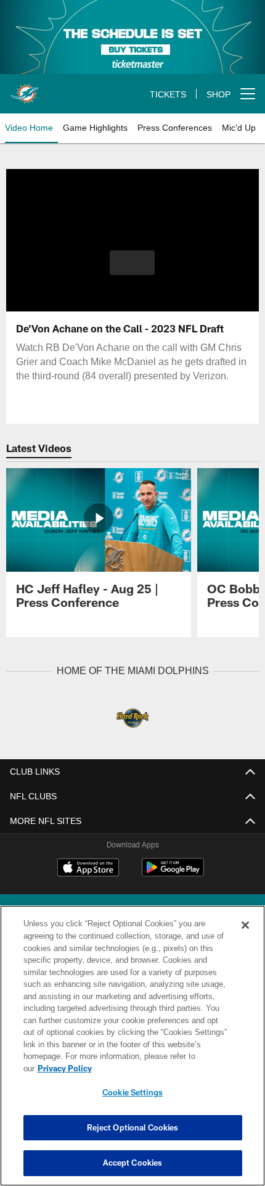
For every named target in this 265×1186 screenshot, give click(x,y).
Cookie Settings (132, 1092)
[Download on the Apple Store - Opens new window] (88, 868)
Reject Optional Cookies (133, 1127)
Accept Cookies (133, 1162)
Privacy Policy (159, 1068)
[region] (132, 1052)
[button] (132, 262)
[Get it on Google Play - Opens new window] (173, 873)
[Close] (245, 937)
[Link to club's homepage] (24, 89)
